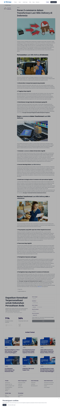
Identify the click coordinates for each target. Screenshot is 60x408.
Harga (33, 2)
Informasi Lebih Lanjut (11, 404)
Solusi (20, 2)
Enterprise (37, 2)
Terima (4, 404)
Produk (15, 2)
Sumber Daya (25, 2)
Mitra (30, 2)
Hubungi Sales (53, 2)
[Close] (58, 398)
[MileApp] (7, 2)
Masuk (48, 2)
